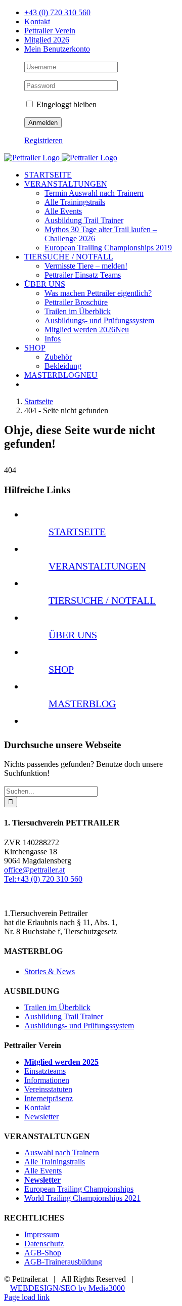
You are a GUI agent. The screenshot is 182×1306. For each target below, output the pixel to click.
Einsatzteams (45, 1071)
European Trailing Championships (78, 1189)
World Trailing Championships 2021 (82, 1198)
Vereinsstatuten (48, 1089)
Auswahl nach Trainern (61, 1152)
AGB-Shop (42, 1252)
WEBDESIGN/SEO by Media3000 (67, 1288)
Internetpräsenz (48, 1098)
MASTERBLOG (82, 703)
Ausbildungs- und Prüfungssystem (79, 1025)
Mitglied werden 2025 (61, 1062)
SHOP (61, 669)
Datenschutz (44, 1243)
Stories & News (49, 971)
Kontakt (37, 1107)
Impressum (41, 1234)
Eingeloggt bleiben (65, 104)
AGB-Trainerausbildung (63, 1261)
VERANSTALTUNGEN (97, 566)
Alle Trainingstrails (54, 1161)
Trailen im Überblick (57, 1007)
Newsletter (41, 1116)
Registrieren (43, 140)
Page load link (27, 1297)
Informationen (46, 1080)
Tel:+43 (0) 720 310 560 (43, 879)
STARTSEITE (77, 531)
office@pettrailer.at (34, 869)
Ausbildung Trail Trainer (63, 1016)
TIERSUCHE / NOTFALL (102, 600)
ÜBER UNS (73, 634)
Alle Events (43, 1170)
